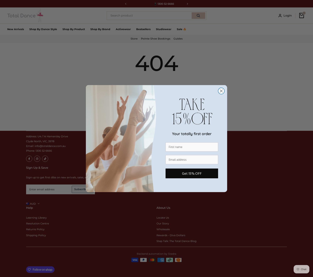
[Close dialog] (221, 91)
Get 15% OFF (192, 173)
